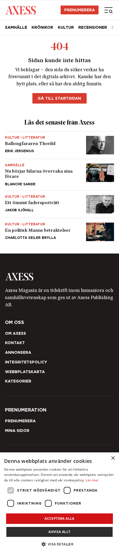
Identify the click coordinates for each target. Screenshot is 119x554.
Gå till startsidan (59, 98)
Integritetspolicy (26, 362)
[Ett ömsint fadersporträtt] (59, 204)
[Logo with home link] (59, 276)
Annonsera (18, 352)
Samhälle (16, 27)
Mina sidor (17, 430)
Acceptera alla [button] (59, 518)
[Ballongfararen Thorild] (59, 145)
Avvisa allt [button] (59, 531)
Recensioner (92, 27)
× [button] (113, 458)
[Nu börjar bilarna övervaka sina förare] (59, 174)
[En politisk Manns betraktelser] (59, 229)
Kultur (66, 27)
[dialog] (59, 503)
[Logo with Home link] (20, 9)
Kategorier (18, 381)
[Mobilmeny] (108, 9)
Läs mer (92, 480)
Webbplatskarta (25, 372)
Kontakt (15, 343)
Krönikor (42, 27)
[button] (60, 544)
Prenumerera (79, 10)
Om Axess (15, 333)
